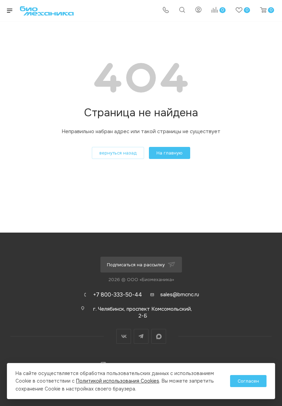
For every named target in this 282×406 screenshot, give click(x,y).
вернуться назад (118, 153)
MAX (158, 336)
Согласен (248, 381)
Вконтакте (123, 336)
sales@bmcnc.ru (179, 294)
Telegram (141, 336)
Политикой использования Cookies (117, 381)
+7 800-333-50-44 (117, 295)
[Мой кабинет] (198, 10)
